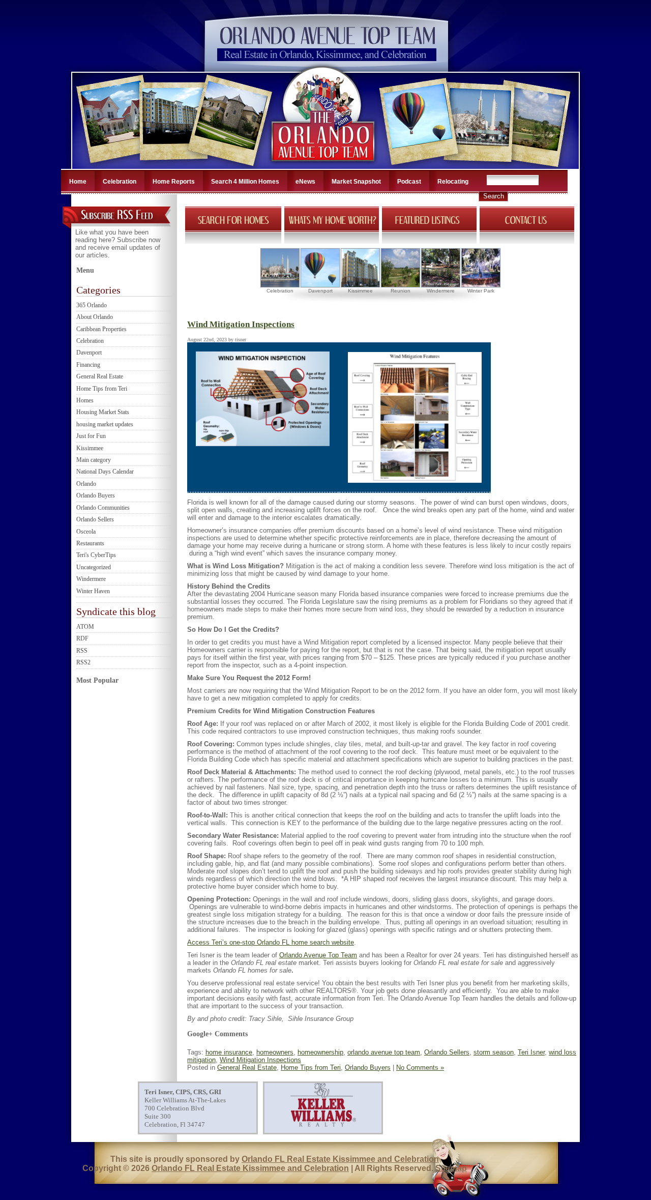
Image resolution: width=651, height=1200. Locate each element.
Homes (85, 400)
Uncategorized (93, 567)
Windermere (91, 578)
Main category (93, 459)
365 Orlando (91, 305)
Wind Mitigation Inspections (240, 324)
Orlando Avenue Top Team (318, 955)
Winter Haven (93, 591)
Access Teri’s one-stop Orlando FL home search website (270, 942)
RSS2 (83, 662)
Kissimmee (89, 448)
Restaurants (90, 543)
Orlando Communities (103, 507)
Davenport (89, 352)
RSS (81, 650)
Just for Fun (91, 436)
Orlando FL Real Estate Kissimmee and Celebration (340, 1159)
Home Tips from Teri (101, 388)
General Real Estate (99, 376)
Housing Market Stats (102, 412)
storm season (494, 1052)
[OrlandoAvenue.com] (323, 165)
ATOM (85, 626)
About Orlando (94, 316)
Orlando (86, 483)
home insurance (228, 1052)
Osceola (86, 531)
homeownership (320, 1052)
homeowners (274, 1052)
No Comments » (420, 1067)
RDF (82, 638)
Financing (88, 364)
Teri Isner (531, 1052)
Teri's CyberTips (96, 555)
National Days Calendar (105, 471)
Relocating (452, 181)
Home (77, 181)
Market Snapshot (356, 181)
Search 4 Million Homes (245, 181)
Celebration (119, 181)
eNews (305, 181)
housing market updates (104, 424)
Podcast (409, 181)
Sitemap (451, 1168)
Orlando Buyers (95, 495)
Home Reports (174, 181)
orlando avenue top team (383, 1052)
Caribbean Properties (101, 329)
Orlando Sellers (95, 519)
